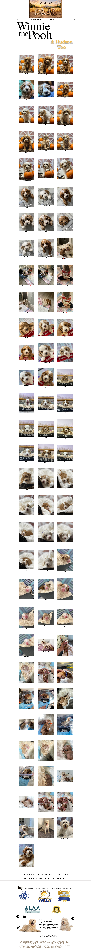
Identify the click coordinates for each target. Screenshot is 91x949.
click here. (63, 878)
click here (65, 874)
